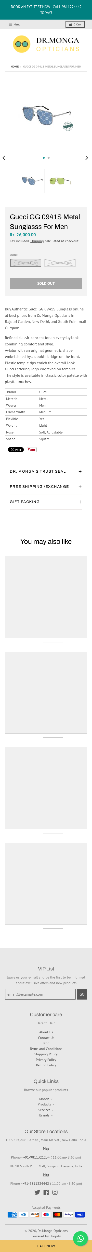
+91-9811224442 (36, 1183)
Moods (44, 1099)
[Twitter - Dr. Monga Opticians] (37, 1192)
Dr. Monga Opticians (53, 1231)
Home (15, 66)
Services (44, 1110)
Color (14, 255)
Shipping (37, 241)
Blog (46, 1043)
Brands (44, 1115)
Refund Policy (46, 1065)
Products (44, 1104)
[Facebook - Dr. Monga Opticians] (46, 1192)
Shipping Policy (46, 1054)
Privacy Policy (46, 1060)
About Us (46, 1032)
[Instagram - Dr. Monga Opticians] (55, 1192)
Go (82, 994)
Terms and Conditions (46, 1049)
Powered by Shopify (46, 1236)
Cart (77, 24)
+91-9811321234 (36, 1157)
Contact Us (46, 1038)
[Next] (86, 157)
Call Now (46, 1245)
